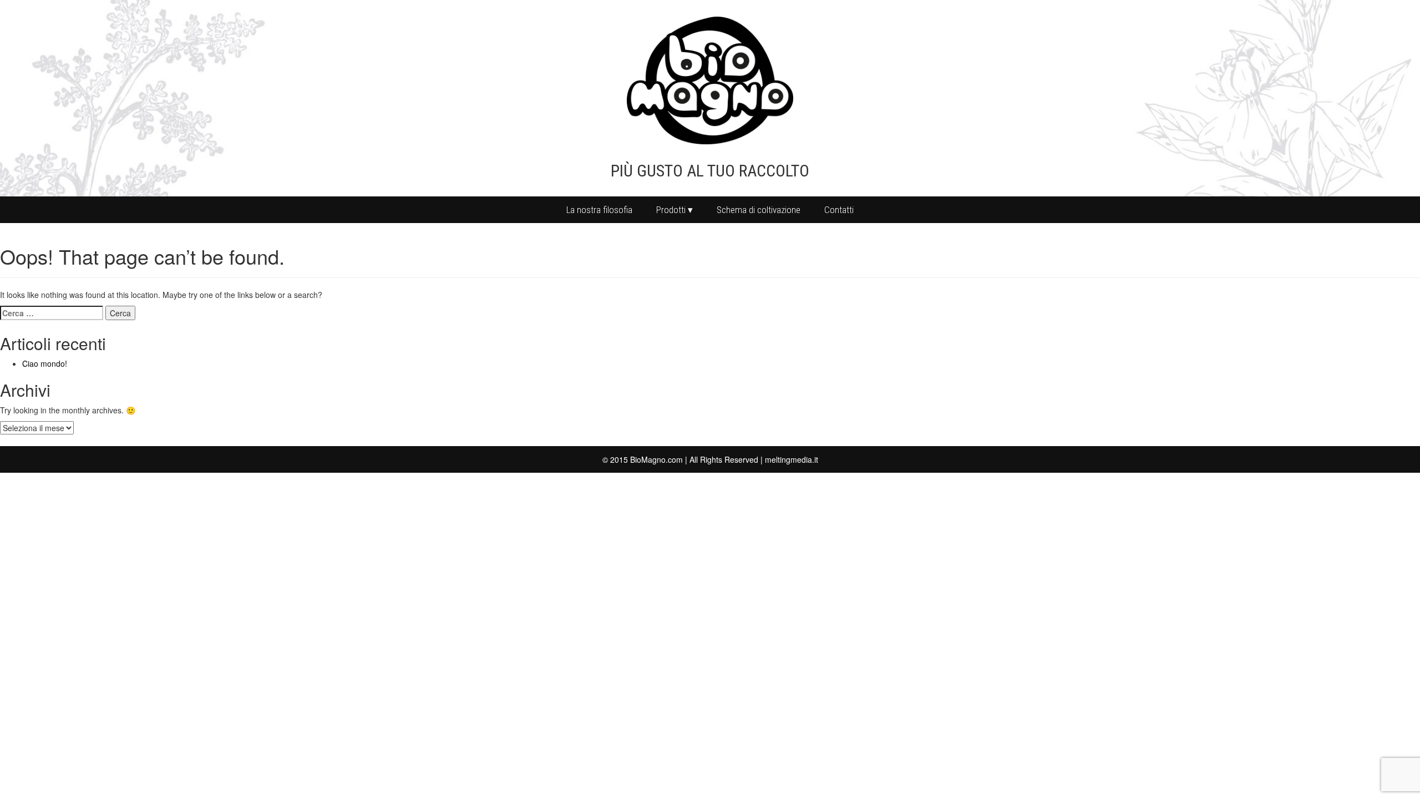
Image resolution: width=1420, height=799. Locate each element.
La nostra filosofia (599, 209)
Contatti (839, 209)
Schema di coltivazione (758, 209)
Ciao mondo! (44, 363)
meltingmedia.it (791, 459)
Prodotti (671, 209)
